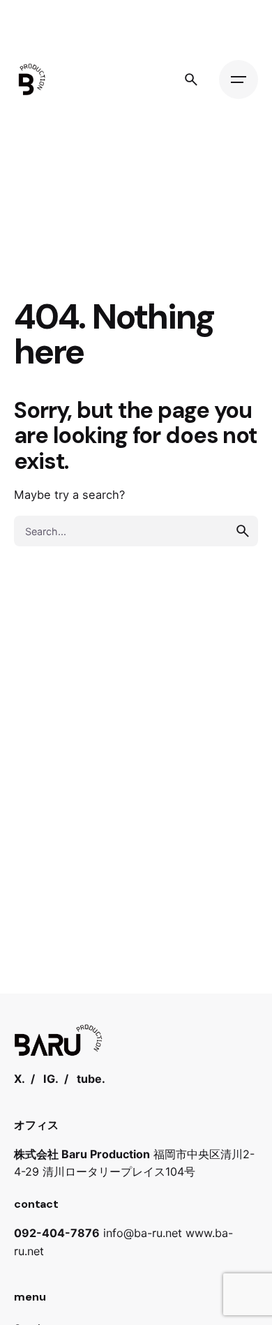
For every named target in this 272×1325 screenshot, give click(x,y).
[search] (242, 531)
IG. (51, 1079)
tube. (91, 1079)
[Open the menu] (238, 79)
